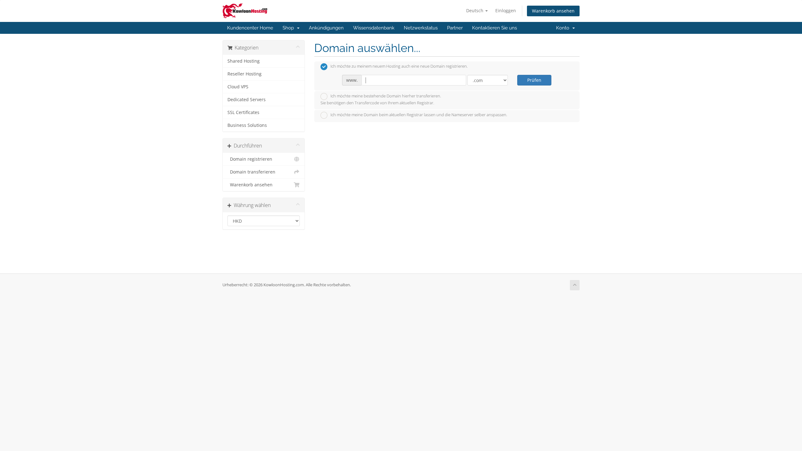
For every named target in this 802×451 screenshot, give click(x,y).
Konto (564, 28)
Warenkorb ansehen (553, 11)
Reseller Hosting (244, 74)
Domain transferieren (251, 172)
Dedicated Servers (246, 99)
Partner (455, 28)
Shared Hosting (243, 61)
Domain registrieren (249, 159)
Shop (289, 28)
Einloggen (505, 10)
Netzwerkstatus (421, 28)
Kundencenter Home (250, 28)
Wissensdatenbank (373, 28)
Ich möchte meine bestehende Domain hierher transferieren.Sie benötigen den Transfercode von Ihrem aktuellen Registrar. (380, 99)
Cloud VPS (237, 87)
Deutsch (475, 10)
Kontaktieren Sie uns (494, 28)
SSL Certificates (243, 112)
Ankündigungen (326, 28)
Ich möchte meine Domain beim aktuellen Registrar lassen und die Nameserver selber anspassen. (419, 115)
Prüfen (534, 80)
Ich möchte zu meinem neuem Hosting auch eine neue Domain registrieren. (399, 66)
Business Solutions (247, 125)
